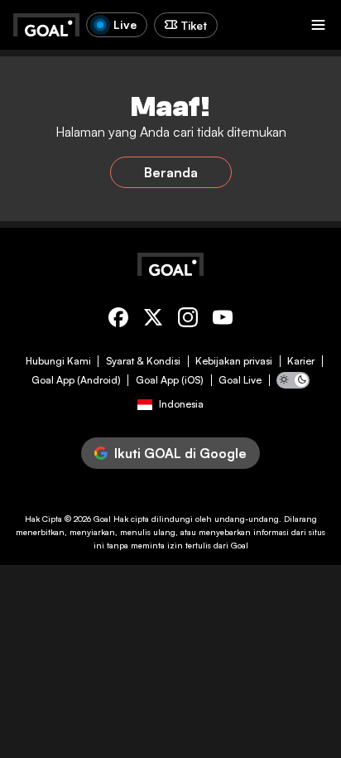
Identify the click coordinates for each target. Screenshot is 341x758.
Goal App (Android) (76, 380)
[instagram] (188, 320)
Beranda (171, 172)
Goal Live (240, 380)
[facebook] (118, 320)
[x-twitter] (153, 320)
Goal (102, 519)
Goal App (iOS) (170, 380)
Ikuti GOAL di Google (180, 453)
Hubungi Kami (58, 361)
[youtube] (222, 320)
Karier (301, 361)
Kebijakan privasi (233, 361)
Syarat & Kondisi (143, 361)
